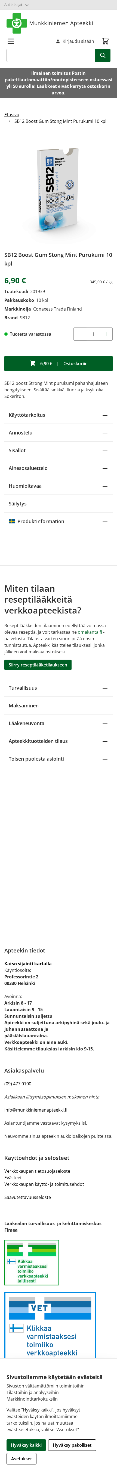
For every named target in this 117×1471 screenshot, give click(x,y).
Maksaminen (24, 705)
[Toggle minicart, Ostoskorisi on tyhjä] (105, 41)
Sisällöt (17, 450)
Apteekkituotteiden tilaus (38, 741)
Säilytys (18, 503)
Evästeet (13, 1178)
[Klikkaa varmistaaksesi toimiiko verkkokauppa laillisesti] (58, 1263)
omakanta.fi (90, 632)
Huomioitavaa (25, 486)
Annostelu (20, 432)
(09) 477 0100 (17, 1084)
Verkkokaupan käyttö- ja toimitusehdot (44, 1184)
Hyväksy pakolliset (72, 1445)
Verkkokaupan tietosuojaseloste (37, 1171)
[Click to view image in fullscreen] (58, 189)
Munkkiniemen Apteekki (61, 23)
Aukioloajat (13, 4)
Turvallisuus (23, 687)
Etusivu (11, 115)
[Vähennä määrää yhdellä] (80, 334)
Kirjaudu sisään (78, 41)
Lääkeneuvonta (26, 723)
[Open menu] (11, 41)
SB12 (25, 318)
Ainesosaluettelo (28, 468)
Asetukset (21, 1459)
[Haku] (102, 55)
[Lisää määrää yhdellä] (106, 334)
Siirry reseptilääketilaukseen (38, 665)
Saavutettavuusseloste (27, 1197)
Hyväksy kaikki (26, 1445)
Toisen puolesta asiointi (36, 758)
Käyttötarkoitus (27, 415)
